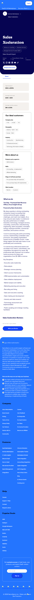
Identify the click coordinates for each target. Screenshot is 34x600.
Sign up (17, 575)
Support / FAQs (6, 500)
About (6, 76)
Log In (29, 3)
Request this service (9, 67)
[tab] (7, 76)
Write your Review (13, 328)
